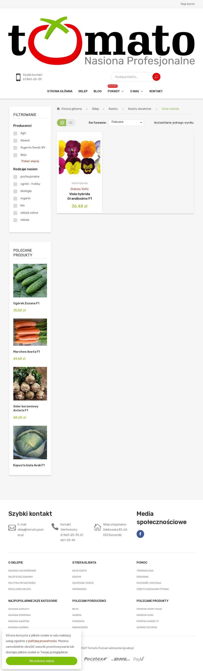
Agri (23, 133)
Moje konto (188, 4)
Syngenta (78, 621)
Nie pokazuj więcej (41, 661)
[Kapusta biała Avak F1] (30, 442)
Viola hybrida (80, 183)
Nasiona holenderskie (22, 570)
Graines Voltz (80, 189)
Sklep (95, 109)
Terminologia (145, 570)
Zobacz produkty (74, 156)
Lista (71, 122)
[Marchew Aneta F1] (30, 332)
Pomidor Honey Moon (149, 609)
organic (25, 198)
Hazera (76, 615)
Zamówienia (79, 589)
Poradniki (142, 576)
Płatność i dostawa (149, 583)
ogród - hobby (30, 184)
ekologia (26, 191)
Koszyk (76, 576)
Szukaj (156, 77)
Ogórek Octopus (147, 627)
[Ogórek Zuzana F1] (30, 280)
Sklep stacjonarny (20, 576)
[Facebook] (140, 534)
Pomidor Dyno (145, 615)
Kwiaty (113, 109)
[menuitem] (59, 91)
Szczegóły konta (83, 583)
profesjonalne (29, 176)
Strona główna (71, 109)
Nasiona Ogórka (18, 627)
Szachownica (61, 122)
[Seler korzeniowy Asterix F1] (30, 383)
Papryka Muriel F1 (148, 621)
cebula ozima (29, 212)
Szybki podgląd (85, 156)
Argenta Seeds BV (32, 147)
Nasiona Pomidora (19, 615)
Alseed (25, 140)
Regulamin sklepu (19, 589)
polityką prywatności (42, 641)
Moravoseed (80, 627)
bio (22, 205)
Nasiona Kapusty (18, 609)
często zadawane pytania (153, 589)
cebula (24, 220)
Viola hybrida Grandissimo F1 (79, 196)
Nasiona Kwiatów (18, 621)
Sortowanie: (97, 122)
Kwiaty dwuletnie (139, 109)
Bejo (23, 155)
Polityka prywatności (21, 583)
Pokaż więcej (30, 161)
